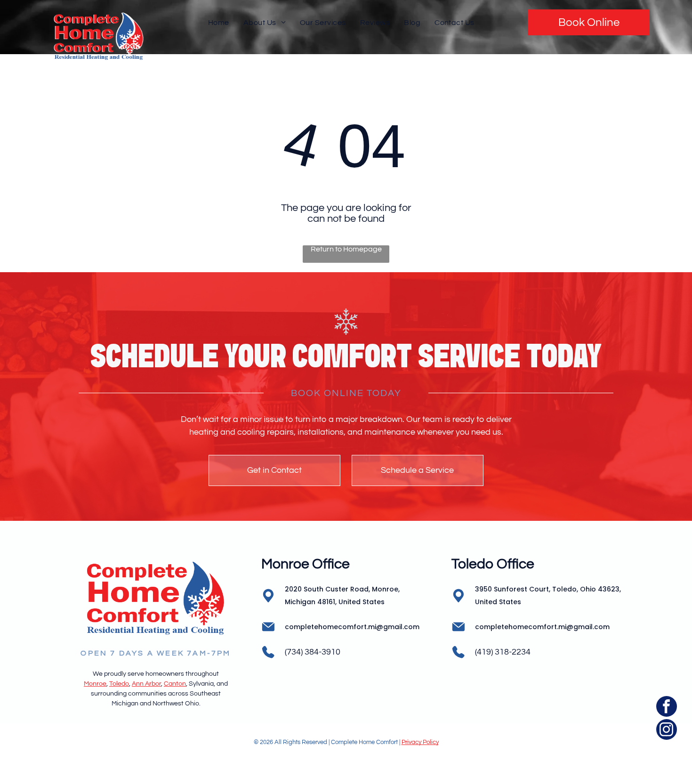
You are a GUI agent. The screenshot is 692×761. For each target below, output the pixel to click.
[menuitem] (218, 22)
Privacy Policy (420, 742)
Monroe (95, 683)
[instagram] (666, 730)
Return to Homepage (346, 249)
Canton (175, 683)
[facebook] (666, 707)
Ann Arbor (146, 683)
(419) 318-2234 (503, 652)
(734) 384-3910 (312, 652)
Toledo (119, 683)
